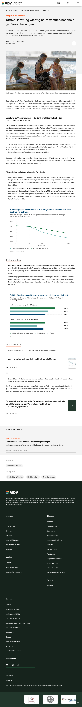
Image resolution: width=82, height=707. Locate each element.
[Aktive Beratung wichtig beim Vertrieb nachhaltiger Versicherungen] (12, 3)
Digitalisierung (52, 526)
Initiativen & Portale (13, 545)
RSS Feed (9, 646)
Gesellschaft (51, 531)
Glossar (8, 637)
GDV (7, 522)
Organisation (10, 526)
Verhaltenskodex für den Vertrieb (18, 623)
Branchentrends (49, 477)
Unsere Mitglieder (12, 540)
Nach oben (78, 703)
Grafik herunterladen (13, 260)
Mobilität (50, 545)
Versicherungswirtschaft (56, 572)
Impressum (9, 675)
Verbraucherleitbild (13, 614)
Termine (50, 586)
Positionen (51, 554)
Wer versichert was (13, 642)
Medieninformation (14, 466)
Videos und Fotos (12, 567)
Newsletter (10, 632)
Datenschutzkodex (13, 618)
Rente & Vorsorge (53, 563)
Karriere (9, 535)
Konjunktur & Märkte (13, 438)
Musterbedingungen (13, 609)
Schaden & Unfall (53, 568)
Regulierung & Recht (54, 558)
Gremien (9, 531)
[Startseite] (8, 10)
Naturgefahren (52, 535)
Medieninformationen (14, 572)
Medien (8, 563)
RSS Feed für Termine (14, 651)
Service (8, 605)
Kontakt (9, 549)
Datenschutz (10, 681)
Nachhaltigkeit (32, 477)
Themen (50, 522)
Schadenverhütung (13, 628)
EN (58, 3)
